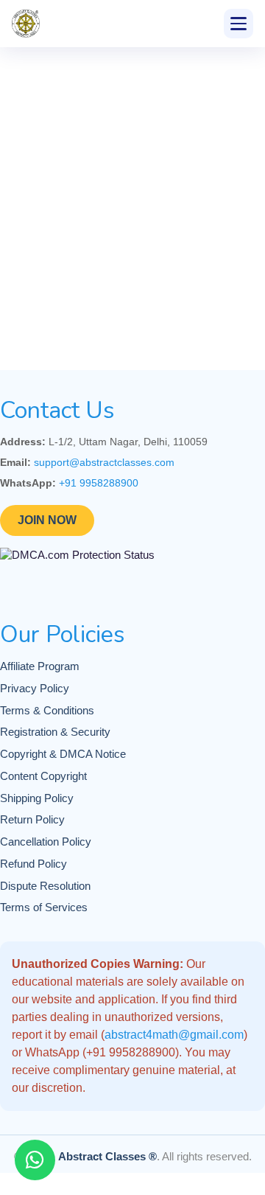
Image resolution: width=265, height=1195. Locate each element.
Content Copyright (43, 776)
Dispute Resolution (45, 886)
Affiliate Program (40, 666)
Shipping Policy (37, 798)
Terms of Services (44, 907)
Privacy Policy (34, 688)
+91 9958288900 (98, 483)
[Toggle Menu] (238, 23)
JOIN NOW (47, 520)
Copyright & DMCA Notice (63, 754)
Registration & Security (55, 732)
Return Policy (32, 820)
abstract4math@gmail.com (174, 1034)
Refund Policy (33, 864)
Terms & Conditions (47, 711)
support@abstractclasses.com (104, 462)
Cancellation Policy (45, 842)
